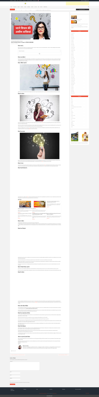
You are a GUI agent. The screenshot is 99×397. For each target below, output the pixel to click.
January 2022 (72, 77)
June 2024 (72, 41)
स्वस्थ (42, 161)
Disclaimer (24, 0)
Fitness (72, 102)
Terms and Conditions (29, 0)
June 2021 (72, 87)
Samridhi (72, 112)
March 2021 (72, 91)
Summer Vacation (73, 118)
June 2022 (72, 70)
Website (11, 378)
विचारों (42, 122)
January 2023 (72, 60)
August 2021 (72, 84)
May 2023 (72, 54)
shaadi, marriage (73, 115)
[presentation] (86, 137)
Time (71, 119)
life (71, 109)
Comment (11, 361)
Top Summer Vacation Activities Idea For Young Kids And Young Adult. (53, 201)
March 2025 (72, 37)
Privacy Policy (35, 0)
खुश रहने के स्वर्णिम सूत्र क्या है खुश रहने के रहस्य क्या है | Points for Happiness (54, 214)
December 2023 (73, 47)
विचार (46, 91)
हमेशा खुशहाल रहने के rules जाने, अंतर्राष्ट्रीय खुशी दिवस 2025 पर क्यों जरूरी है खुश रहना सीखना (39, 214)
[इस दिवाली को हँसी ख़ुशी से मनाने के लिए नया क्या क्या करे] (74, 17)
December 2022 (73, 61)
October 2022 (72, 64)
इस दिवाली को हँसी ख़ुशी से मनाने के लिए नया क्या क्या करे (25, 208)
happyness (72, 105)
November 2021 (73, 80)
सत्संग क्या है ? (34, 208)
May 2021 (72, 88)
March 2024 (72, 44)
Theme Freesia (54, 393)
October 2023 (72, 48)
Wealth (72, 122)
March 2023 (72, 57)
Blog (17, 0)
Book (71, 98)
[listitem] (76, 137)
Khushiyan (72, 108)
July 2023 (72, 51)
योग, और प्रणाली (72, 125)
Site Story (15, 0)
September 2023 (73, 50)
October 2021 (72, 81)
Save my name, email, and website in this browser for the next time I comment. (20, 382)
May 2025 (72, 34)
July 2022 (72, 68)
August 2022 (72, 67)
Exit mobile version (49, 395)
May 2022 (72, 71)
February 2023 (73, 58)
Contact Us (20, 0)
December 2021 (73, 78)
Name (11, 371)
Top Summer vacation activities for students (25, 213)
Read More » (19, 212)
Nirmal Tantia (12, 43)
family (72, 99)
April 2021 (72, 90)
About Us (11, 0)
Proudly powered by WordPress (43, 393)
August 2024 (72, 38)
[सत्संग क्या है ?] (74, 21)
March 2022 (72, 74)
